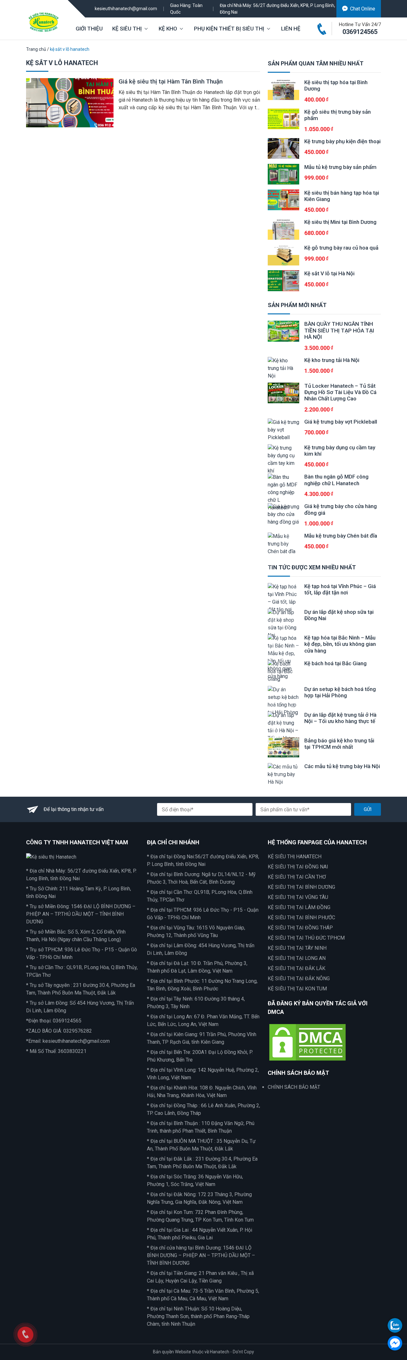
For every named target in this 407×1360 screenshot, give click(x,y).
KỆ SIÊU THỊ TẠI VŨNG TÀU (298, 897)
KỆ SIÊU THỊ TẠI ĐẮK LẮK (296, 968)
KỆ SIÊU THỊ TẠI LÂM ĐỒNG (299, 907)
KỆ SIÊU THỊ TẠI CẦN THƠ (297, 877)
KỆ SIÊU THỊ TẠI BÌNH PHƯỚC (301, 917)
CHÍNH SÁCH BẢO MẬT (294, 1087)
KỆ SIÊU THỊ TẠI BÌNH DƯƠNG (301, 887)
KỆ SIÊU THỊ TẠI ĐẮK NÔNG (299, 978)
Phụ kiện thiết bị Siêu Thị (229, 28)
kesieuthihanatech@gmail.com (126, 8)
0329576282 (77, 1031)
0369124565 (359, 32)
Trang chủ (36, 49)
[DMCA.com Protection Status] (307, 1042)
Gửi (367, 809)
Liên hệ (290, 28)
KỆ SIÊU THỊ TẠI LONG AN (297, 958)
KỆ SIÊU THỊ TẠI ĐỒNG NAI (298, 867)
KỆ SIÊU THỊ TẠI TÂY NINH (297, 948)
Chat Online (362, 9)
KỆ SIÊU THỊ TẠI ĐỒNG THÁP (300, 928)
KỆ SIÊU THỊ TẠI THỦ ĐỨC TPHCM (306, 938)
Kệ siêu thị (127, 28)
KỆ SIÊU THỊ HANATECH (294, 857)
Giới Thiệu (89, 28)
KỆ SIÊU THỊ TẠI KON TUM (297, 989)
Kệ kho (168, 28)
